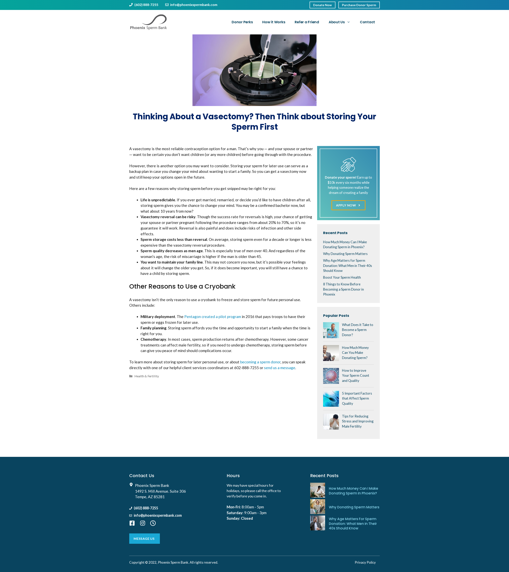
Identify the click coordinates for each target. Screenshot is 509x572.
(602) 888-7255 (146, 5)
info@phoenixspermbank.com (193, 5)
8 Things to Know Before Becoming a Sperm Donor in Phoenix (343, 289)
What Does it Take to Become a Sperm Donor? (357, 330)
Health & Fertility (146, 376)
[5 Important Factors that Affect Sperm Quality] (331, 404)
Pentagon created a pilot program (212, 316)
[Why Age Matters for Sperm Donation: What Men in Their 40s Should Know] (317, 524)
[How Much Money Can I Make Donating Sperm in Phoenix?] (317, 491)
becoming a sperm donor (260, 362)
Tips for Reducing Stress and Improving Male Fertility (358, 421)
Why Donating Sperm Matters (345, 254)
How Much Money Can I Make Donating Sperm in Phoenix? (353, 491)
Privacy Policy (365, 562)
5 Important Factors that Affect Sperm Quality (357, 398)
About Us (337, 21)
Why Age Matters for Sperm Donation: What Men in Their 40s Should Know (347, 265)
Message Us (144, 538)
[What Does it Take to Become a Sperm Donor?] (331, 335)
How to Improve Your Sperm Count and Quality (355, 375)
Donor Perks (242, 21)
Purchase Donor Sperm (359, 5)
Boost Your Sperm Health (342, 277)
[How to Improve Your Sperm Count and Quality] (331, 381)
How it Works (273, 21)
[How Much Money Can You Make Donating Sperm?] (331, 358)
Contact (367, 21)
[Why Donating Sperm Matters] (317, 507)
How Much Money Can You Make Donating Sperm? (355, 352)
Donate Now (322, 5)
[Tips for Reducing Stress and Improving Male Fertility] (331, 427)
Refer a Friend (307, 21)
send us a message (279, 367)
